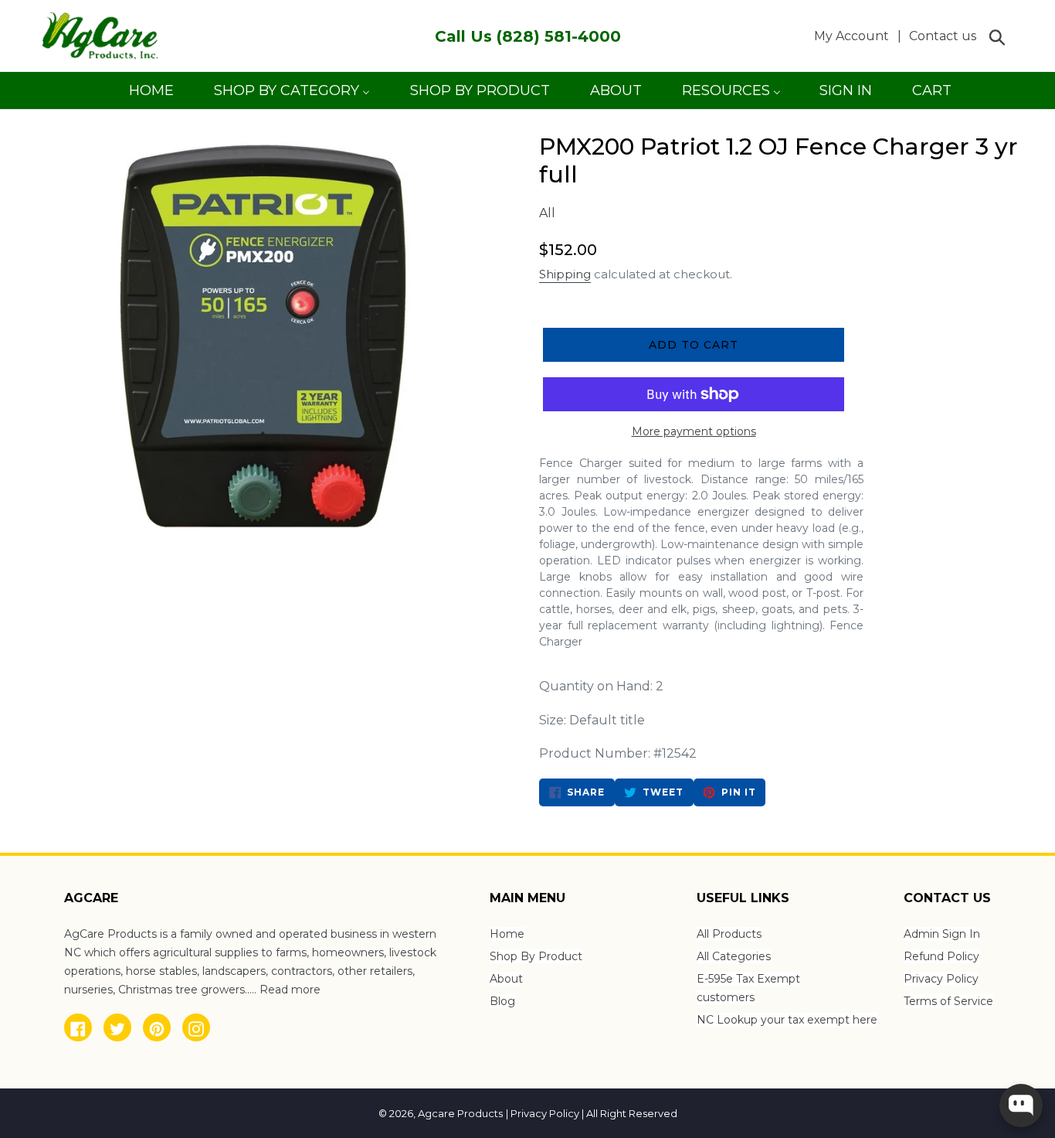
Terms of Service (948, 1001)
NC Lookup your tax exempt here (787, 1020)
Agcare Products (460, 1113)
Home (507, 934)
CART (931, 95)
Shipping (565, 274)
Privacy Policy (941, 979)
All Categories (734, 956)
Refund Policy (941, 956)
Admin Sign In (942, 934)
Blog (502, 1001)
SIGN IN (845, 95)
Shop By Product (536, 956)
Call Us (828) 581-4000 (528, 36)
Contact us (942, 36)
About (506, 979)
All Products (729, 934)
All (547, 213)
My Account (855, 35)
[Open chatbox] (1021, 1105)
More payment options (694, 431)
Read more (290, 990)
